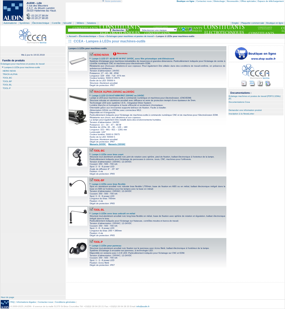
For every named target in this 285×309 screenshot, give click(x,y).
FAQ (12, 302)
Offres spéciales (248, 1)
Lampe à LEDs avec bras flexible (109, 184)
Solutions (91, 23)
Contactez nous (204, 1)
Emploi (235, 23)
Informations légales (26, 302)
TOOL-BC (7, 78)
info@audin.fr (142, 306)
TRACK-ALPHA (10, 74)
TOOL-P (7, 88)
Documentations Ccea (239, 102)
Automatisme (10, 23)
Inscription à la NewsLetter (241, 114)
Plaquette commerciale (252, 23)
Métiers (80, 23)
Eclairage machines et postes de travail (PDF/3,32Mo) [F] (254, 97)
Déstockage (219, 1)
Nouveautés (232, 1)
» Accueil (72, 36)
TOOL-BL (7, 85)
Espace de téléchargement (271, 1)
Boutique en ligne (274, 23)
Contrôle (56, 23)
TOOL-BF (7, 81)
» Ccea (100, 36)
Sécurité (67, 23)
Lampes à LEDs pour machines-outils (22, 67)
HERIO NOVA (9, 71)
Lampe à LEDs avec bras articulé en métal (113, 213)
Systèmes (24, 23)
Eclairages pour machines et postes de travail (22, 64)
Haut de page (7, 297)
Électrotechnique (40, 23)
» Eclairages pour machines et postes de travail (129, 36)
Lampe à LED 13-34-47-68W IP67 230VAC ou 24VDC (118, 95)
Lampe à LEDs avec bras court (107, 154)
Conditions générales (65, 302)
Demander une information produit (245, 110)
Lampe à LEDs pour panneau (106, 245)
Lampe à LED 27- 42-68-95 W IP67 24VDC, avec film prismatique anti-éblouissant (133, 58)
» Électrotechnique (86, 36)
